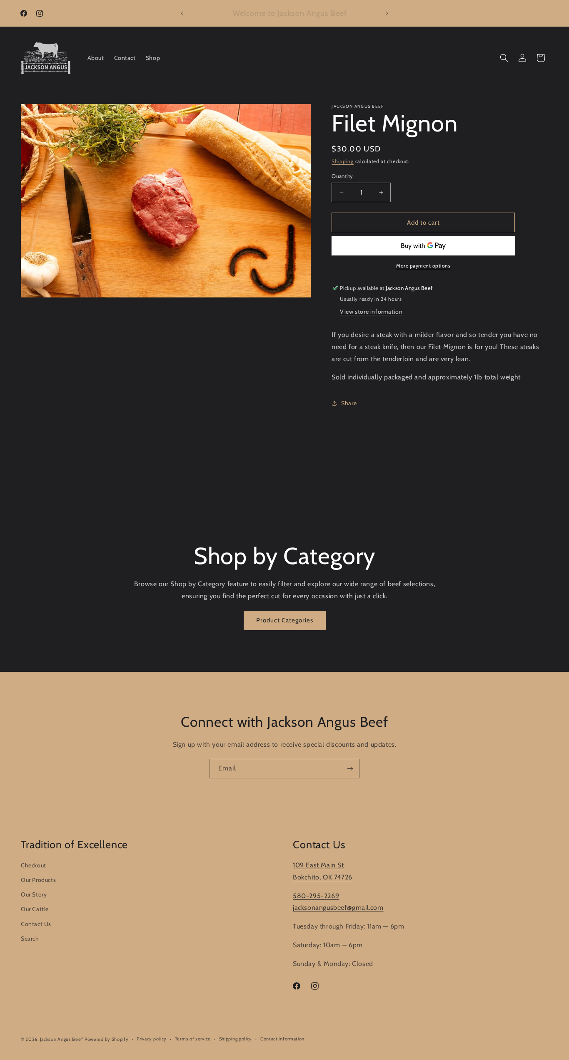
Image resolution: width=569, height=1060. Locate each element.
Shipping (343, 161)
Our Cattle (35, 909)
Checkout (33, 865)
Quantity (342, 176)
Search (30, 938)
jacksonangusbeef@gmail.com (338, 907)
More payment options (423, 266)
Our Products (38, 880)
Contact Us (36, 924)
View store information (371, 311)
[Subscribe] (350, 768)
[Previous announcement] (182, 13)
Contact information (282, 1039)
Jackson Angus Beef (61, 1039)
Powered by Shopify (107, 1039)
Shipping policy (235, 1039)
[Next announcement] (387, 13)
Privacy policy (152, 1039)
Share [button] (349, 403)
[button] (504, 58)
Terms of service (193, 1039)
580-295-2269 (316, 896)
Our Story (34, 894)
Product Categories (284, 620)
